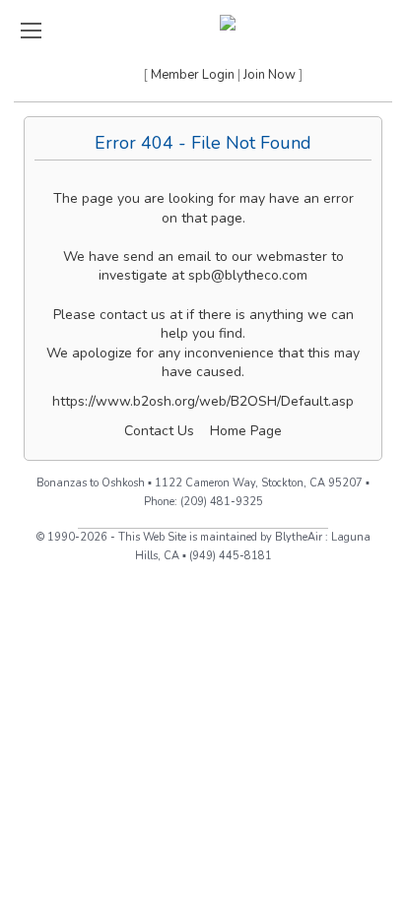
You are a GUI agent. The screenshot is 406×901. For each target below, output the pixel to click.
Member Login (193, 75)
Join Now (269, 75)
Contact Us (159, 430)
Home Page (246, 430)
